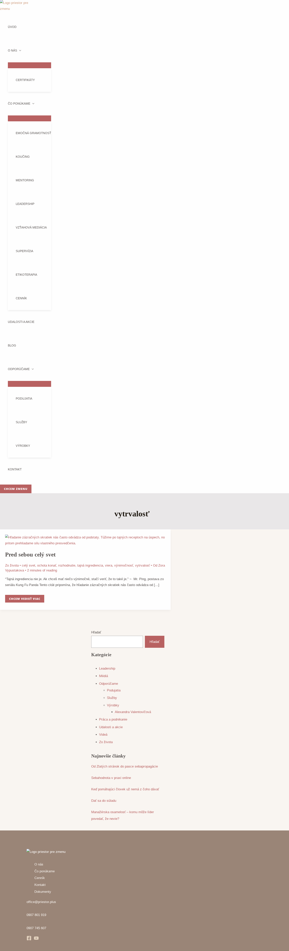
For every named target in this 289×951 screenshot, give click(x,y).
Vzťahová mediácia (31, 227)
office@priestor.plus (41, 902)
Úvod (12, 27)
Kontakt (15, 469)
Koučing (23, 156)
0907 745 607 (36, 928)
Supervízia (24, 251)
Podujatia (24, 398)
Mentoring (25, 180)
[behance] (36, 939)
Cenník (21, 298)
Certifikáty (25, 80)
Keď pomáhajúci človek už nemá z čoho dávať (125, 789)
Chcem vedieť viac (24, 598)
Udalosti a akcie (21, 321)
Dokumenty (42, 892)
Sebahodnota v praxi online (111, 778)
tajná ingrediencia (90, 565)
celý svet (28, 565)
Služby (21, 422)
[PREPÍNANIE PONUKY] (29, 65)
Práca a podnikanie (113, 719)
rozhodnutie (66, 565)
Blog (12, 345)
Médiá (103, 676)
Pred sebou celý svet (30, 554)
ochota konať (46, 565)
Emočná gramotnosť (33, 133)
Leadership (25, 203)
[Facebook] (29, 939)
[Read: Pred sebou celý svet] (85, 543)
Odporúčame (19, 369)
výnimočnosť (123, 565)
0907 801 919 (36, 915)
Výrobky (23, 445)
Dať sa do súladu (103, 801)
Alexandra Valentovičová (133, 712)
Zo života (12, 565)
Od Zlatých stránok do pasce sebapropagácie (124, 766)
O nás (12, 50)
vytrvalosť (142, 565)
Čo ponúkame (19, 103)
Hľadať (96, 632)
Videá (103, 734)
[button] (15, 489)
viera (108, 565)
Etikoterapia (26, 274)
